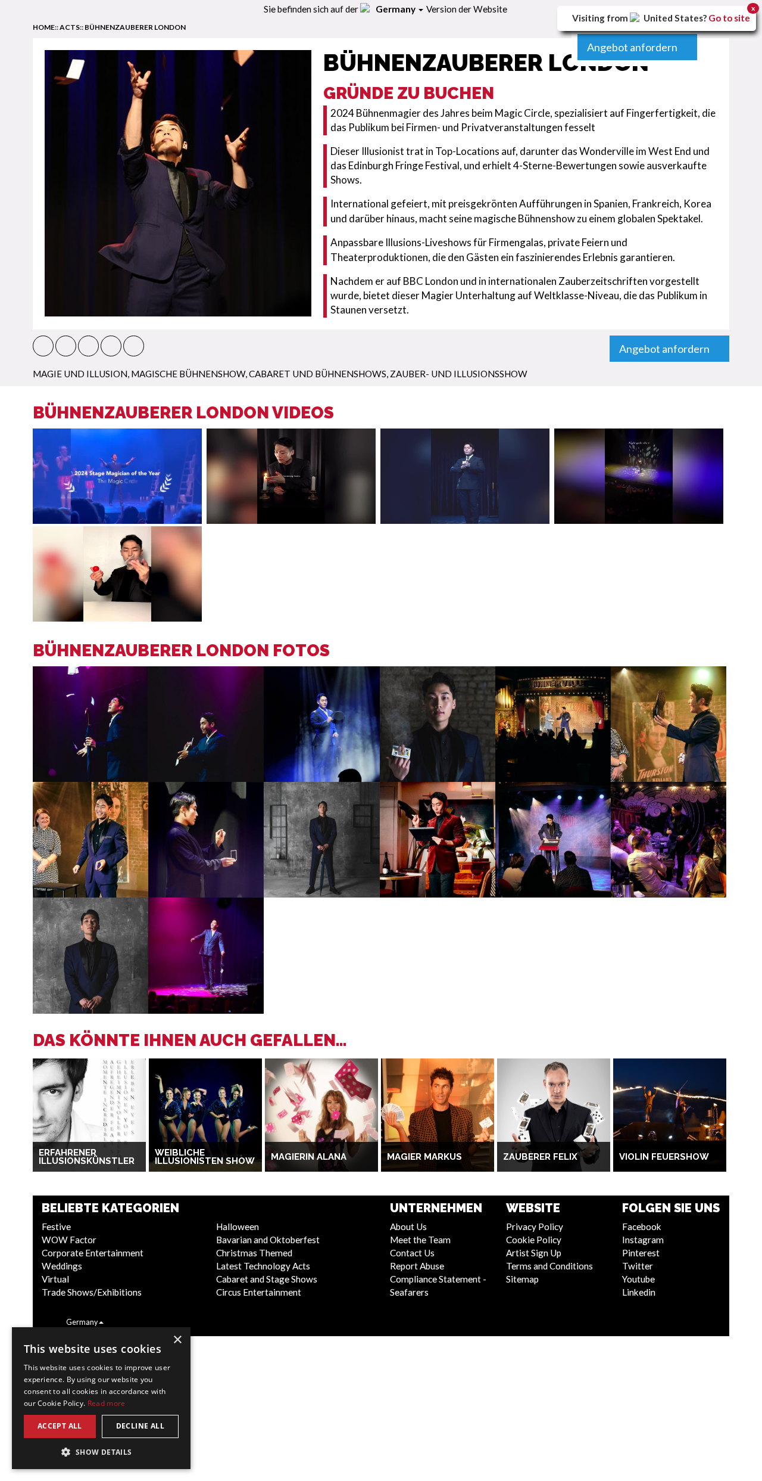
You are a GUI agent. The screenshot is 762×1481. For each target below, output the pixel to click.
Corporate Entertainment (92, 1252)
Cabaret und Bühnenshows (317, 373)
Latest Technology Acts (263, 1265)
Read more (107, 1403)
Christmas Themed (254, 1252)
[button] (43, 346)
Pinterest (641, 1252)
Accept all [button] (60, 1426)
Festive (56, 1226)
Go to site (729, 18)
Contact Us (412, 1252)
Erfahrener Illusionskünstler (87, 1157)
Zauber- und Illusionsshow (458, 373)
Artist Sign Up (533, 1252)
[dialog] (101, 1398)
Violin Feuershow (664, 1157)
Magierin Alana (308, 1157)
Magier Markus (424, 1157)
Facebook (641, 1226)
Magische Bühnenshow (188, 373)
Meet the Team (420, 1239)
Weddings (62, 1265)
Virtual (55, 1279)
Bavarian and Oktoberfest (268, 1239)
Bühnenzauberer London (135, 27)
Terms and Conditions (549, 1265)
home (44, 27)
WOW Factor (69, 1239)
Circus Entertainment (258, 1292)
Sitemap (522, 1279)
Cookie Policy (533, 1239)
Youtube (638, 1279)
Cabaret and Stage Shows (266, 1279)
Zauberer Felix (540, 1157)
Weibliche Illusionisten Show (205, 1157)
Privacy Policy (534, 1226)
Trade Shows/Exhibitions (92, 1292)
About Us (408, 1226)
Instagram (643, 1239)
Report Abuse (417, 1265)
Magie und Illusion (80, 373)
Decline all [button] (140, 1426)
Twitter (637, 1265)
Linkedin (638, 1292)
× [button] (177, 1340)
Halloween (237, 1226)
